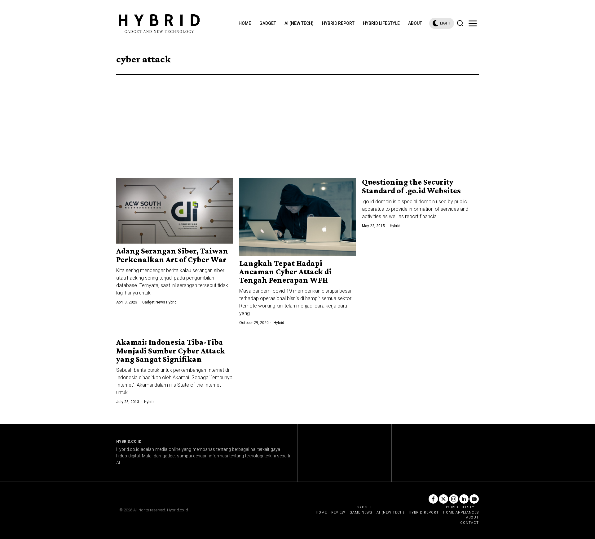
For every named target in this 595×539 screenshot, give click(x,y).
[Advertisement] (297, 121)
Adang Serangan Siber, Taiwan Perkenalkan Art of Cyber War (172, 255)
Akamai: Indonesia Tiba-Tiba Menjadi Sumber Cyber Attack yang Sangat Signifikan (170, 350)
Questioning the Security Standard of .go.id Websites (411, 186)
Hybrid (171, 302)
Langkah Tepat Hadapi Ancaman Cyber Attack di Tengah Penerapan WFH (285, 272)
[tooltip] (433, 499)
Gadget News (153, 302)
